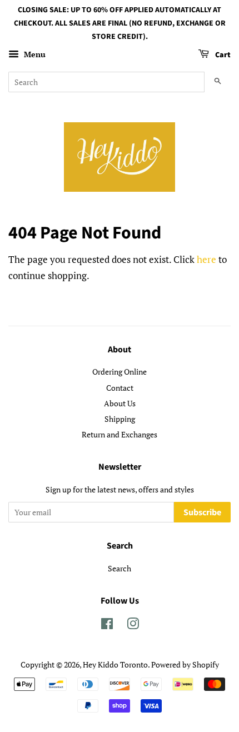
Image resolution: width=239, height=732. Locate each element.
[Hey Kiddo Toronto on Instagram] (133, 625)
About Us (120, 403)
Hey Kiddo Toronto (115, 664)
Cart (222, 55)
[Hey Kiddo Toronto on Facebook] (107, 625)
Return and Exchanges (119, 434)
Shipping (119, 419)
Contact (119, 387)
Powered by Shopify (185, 664)
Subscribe (202, 512)
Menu (34, 54)
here (206, 259)
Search (119, 568)
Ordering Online (119, 371)
